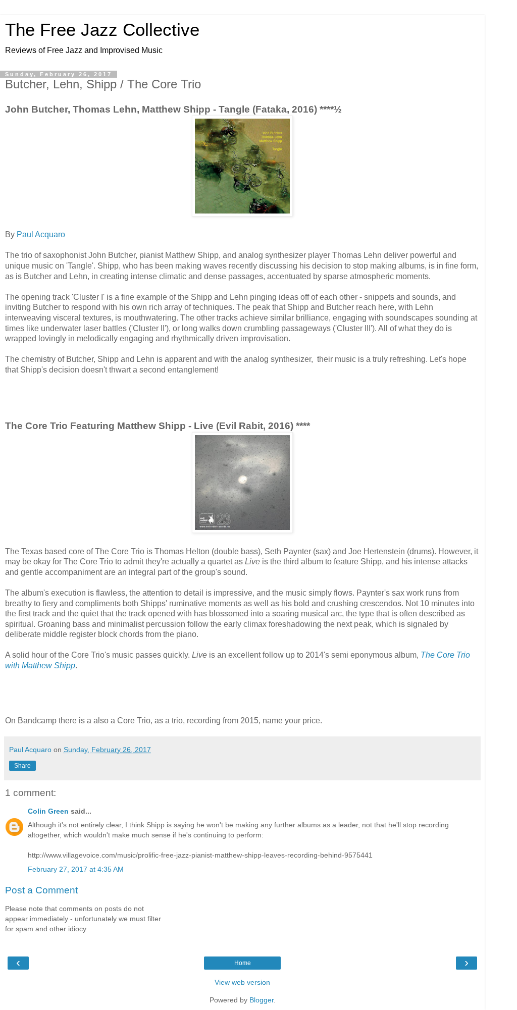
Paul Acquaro (41, 234)
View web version (242, 982)
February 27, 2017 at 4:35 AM (76, 869)
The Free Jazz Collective (102, 29)
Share (22, 765)
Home (242, 963)
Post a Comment (41, 890)
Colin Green (48, 811)
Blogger (261, 1000)
